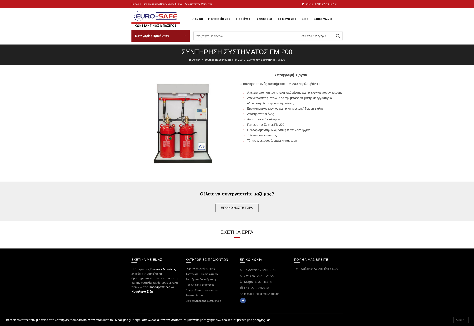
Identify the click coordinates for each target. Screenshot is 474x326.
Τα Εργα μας (287, 18)
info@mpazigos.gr (267, 293)
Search (338, 36)
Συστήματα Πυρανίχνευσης (201, 279)
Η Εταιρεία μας (219, 18)
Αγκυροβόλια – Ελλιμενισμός (202, 290)
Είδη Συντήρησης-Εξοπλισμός (203, 300)
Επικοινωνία (323, 18)
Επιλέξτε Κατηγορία (314, 35)
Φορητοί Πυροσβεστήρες (200, 268)
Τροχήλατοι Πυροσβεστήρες (202, 273)
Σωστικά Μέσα (194, 295)
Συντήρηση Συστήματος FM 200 (224, 59)
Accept (460, 320)
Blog (304, 18)
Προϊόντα (243, 18)
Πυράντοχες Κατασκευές (200, 284)
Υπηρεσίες (264, 18)
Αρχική (197, 18)
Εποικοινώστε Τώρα (237, 207)
